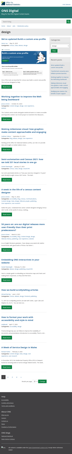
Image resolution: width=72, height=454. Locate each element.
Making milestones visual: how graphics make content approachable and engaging (59, 85)
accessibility (13, 199)
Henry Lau (4, 43)
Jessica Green (5, 104)
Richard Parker (5, 352)
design (26, 45)
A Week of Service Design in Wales (19, 347)
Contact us (4, 421)
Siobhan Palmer (6, 136)
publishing (33, 201)
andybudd (4, 324)
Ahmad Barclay (6, 294)
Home (3, 26)
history (9, 239)
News (3, 424)
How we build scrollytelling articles (19, 289)
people (27, 201)
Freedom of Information (8, 427)
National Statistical (7, 436)
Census (12, 45)
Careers (3, 418)
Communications (31, 199)
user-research (16, 203)
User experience (29, 106)
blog (11, 138)
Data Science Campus (8, 439)
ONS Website (67, 4)
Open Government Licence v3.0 (38, 447)
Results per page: (27, 381)
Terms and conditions (8, 406)
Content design (14, 106)
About (9, 26)
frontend (27, 296)
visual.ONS (26, 168)
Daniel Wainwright (6, 166)
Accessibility (5, 400)
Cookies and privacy (7, 403)
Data (16, 45)
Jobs (14, 26)
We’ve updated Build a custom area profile (23, 39)
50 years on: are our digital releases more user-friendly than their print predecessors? (23, 227)
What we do (5, 415)
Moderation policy (22, 26)
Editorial (22, 201)
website (3, 108)
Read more (7, 87)
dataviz (21, 45)
